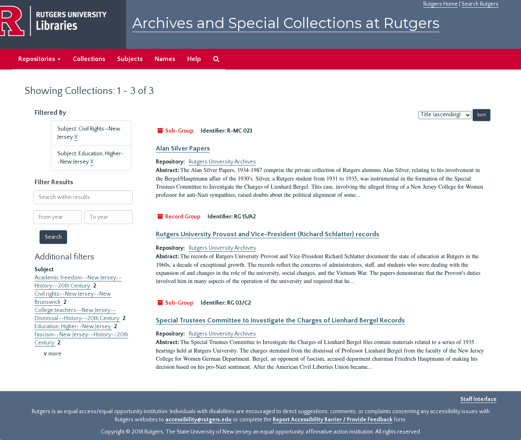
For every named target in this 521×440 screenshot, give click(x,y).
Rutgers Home (440, 4)
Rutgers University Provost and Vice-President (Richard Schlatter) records (267, 234)
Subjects (129, 59)
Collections (89, 59)
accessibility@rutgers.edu (198, 419)
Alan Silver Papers (183, 148)
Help (194, 59)
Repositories (37, 59)
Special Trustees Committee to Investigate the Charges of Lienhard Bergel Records (280, 320)
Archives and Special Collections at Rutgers (286, 23)
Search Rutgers (480, 4)
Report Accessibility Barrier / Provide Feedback (332, 419)
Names (165, 59)
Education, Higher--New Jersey (73, 326)
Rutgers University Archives (222, 162)
